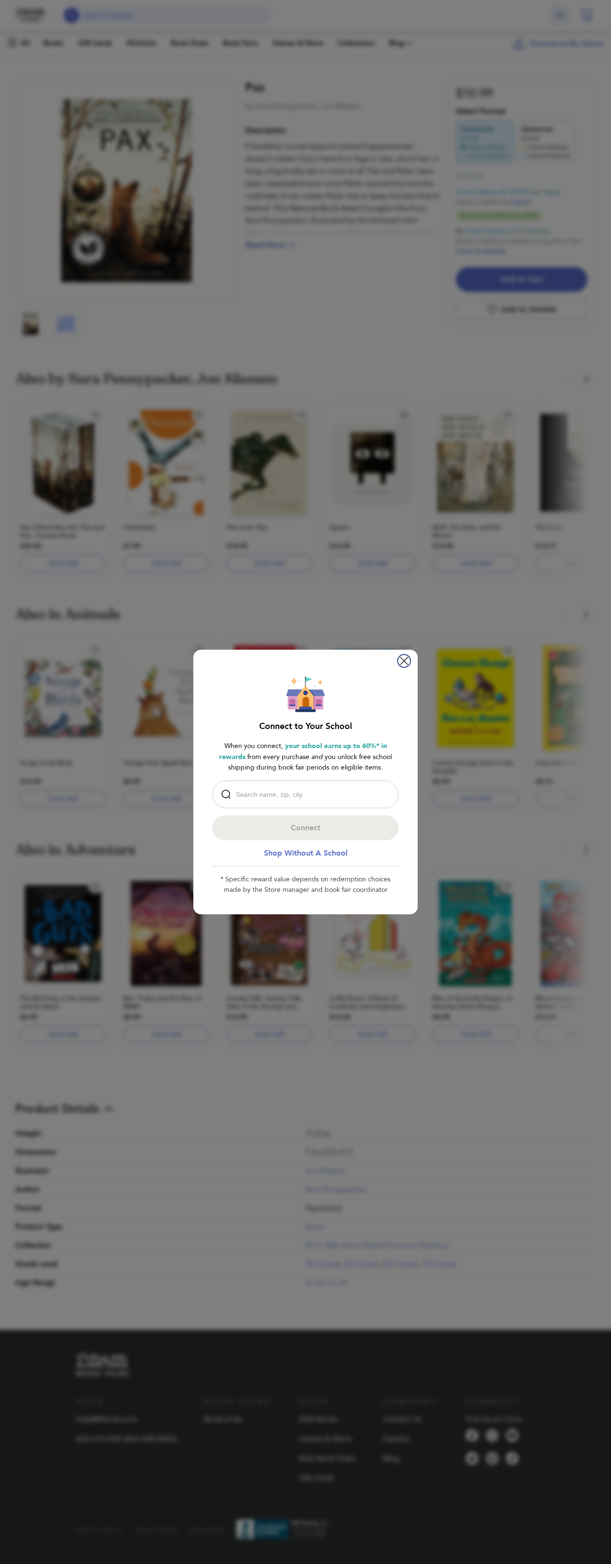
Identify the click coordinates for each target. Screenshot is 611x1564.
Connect (305, 828)
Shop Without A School (306, 853)
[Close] (404, 661)
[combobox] (308, 794)
